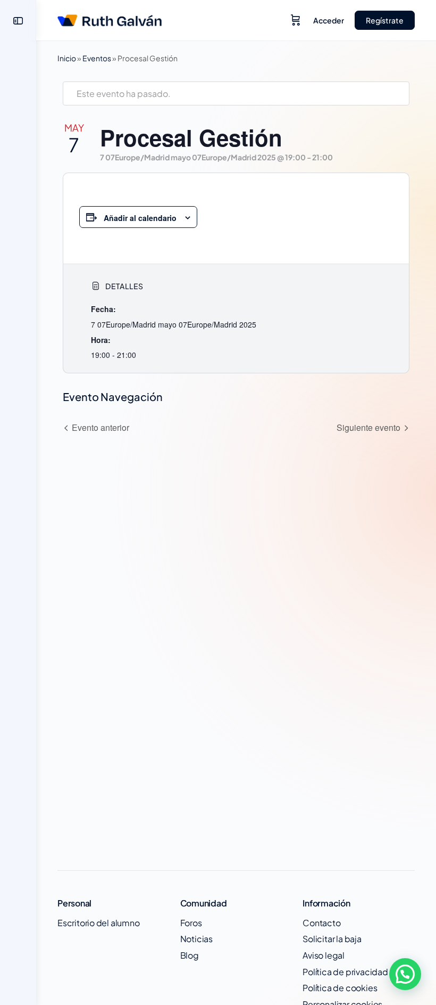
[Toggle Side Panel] (18, 20)
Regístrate (385, 20)
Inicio (66, 58)
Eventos (96, 58)
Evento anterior (100, 427)
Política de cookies (340, 988)
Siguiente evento (368, 427)
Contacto (321, 923)
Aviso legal (324, 955)
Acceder (328, 20)
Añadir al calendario (140, 218)
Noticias (196, 939)
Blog (189, 955)
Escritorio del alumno (98, 923)
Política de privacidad (345, 972)
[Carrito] (296, 20)
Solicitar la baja (332, 939)
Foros (191, 923)
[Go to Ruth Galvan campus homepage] (109, 18)
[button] (405, 974)
